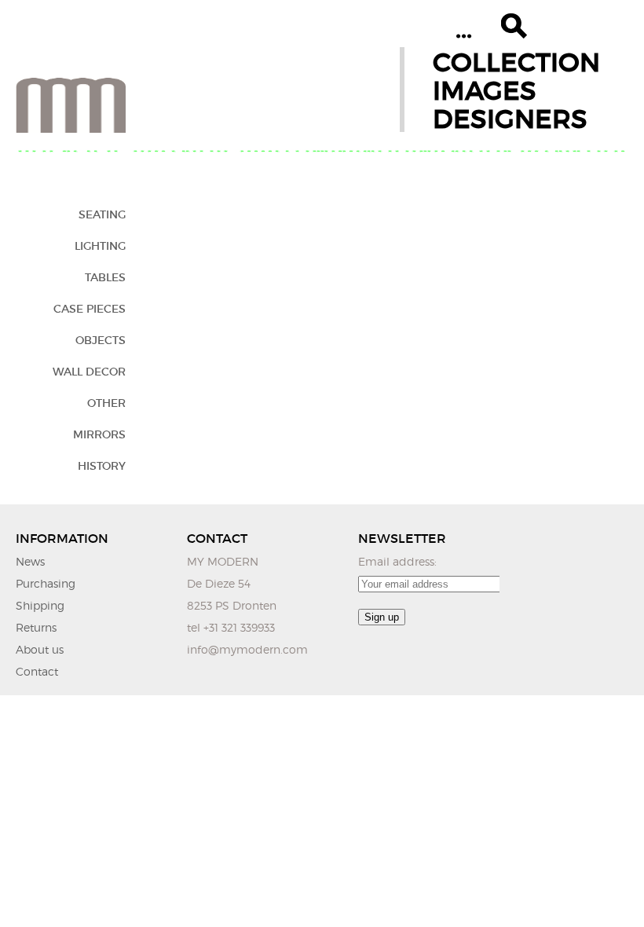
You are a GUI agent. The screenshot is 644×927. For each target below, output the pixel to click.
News (30, 561)
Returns (36, 627)
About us (40, 649)
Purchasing (45, 583)
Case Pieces (89, 309)
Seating (102, 214)
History (102, 466)
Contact (37, 671)
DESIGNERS (510, 119)
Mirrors (99, 434)
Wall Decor (89, 372)
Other (106, 403)
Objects (100, 340)
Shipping (40, 605)
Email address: (397, 561)
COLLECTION (516, 62)
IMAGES (484, 91)
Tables (105, 277)
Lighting (100, 246)
